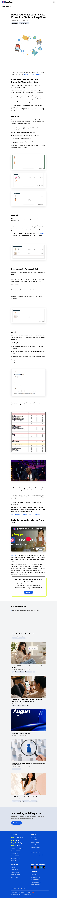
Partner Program (35, 879)
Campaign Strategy (24, 23)
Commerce (17, 837)
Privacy (29, 892)
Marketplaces (14, 853)
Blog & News (14, 869)
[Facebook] (12, 888)
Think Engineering (35, 884)
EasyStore (14, 555)
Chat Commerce (15, 858)
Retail (15, 840)
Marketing (16, 843)
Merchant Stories (15, 874)
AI (12, 671)
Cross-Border (14, 860)
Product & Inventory (36, 845)
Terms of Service (22, 892)
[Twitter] (21, 888)
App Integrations (35, 852)
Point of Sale (34, 840)
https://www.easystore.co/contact (32, 74)
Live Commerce (15, 855)
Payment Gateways (36, 850)
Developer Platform (36, 882)
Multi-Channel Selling (17, 848)
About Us (33, 874)
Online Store (15, 23)
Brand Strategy (22, 638)
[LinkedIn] (18, 888)
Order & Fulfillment (35, 847)
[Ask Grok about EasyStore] (44, 867)
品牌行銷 (13, 705)
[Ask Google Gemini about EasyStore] (38, 867)
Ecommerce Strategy (19, 671)
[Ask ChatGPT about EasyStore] (32, 867)
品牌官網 (18, 705)
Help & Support (15, 872)
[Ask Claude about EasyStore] (35, 867)
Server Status (14, 877)
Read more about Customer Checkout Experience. (26, 514)
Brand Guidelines (35, 877)
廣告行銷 (23, 705)
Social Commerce (15, 850)
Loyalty (15, 845)
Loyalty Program (25, 801)
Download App (35, 855)
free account (40, 233)
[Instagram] (15, 888)
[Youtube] (24, 888)
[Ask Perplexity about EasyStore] (41, 867)
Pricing (13, 867)
